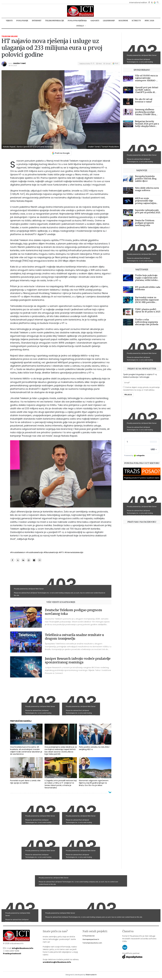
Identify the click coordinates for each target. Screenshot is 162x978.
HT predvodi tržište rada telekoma (147, 288)
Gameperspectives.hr (91, 939)
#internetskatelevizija (73, 552)
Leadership (109, 20)
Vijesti (9, 20)
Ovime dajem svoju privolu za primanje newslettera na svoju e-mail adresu (141, 388)
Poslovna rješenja (77, 20)
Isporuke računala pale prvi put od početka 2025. (147, 211)
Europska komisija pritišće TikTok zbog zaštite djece (145, 178)
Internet (36, 20)
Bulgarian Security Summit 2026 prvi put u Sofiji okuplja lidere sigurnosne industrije (147, 125)
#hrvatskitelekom (17, 552)
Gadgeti (94, 20)
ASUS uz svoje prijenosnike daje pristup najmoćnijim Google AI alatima (145, 202)
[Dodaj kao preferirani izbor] (155, 2)
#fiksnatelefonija (50, 552)
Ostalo (80, 26)
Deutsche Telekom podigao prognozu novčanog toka (73, 612)
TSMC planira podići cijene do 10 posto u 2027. (147, 310)
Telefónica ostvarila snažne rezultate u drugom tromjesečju (74, 637)
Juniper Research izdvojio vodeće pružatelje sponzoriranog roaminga (77, 660)
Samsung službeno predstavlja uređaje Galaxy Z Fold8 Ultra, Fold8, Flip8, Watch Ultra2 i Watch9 (145, 114)
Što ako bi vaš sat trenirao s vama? (143, 100)
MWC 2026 (149, 20)
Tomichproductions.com (92, 943)
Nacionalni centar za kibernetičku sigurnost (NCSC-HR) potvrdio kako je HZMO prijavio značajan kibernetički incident (147, 303)
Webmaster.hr (91, 975)
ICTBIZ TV (136, 20)
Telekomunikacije (54, 20)
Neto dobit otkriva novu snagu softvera (147, 189)
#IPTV (61, 552)
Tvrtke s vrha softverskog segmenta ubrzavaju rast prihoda (146, 322)
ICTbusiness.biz (89, 936)
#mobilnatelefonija (34, 552)
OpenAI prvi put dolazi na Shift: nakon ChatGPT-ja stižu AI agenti (146, 91)
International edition (138, 2)
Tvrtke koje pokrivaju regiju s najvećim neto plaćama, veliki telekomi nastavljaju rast (147, 279)
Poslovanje (22, 20)
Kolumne (123, 20)
